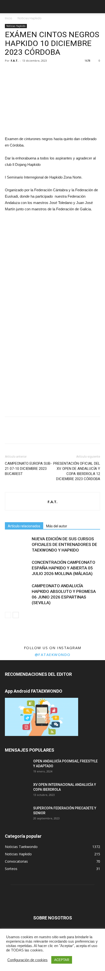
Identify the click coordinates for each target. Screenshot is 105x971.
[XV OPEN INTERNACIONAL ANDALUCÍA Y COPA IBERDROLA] (17, 790)
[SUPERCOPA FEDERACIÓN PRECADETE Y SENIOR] (17, 814)
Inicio (8, 18)
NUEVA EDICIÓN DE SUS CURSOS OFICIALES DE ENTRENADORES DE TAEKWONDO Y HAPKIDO (64, 544)
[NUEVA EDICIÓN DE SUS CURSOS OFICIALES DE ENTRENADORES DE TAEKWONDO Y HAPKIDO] (17, 544)
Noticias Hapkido (30, 18)
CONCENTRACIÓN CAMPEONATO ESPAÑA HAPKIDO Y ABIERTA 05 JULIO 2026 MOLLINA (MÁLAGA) (63, 568)
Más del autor (56, 526)
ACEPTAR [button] (61, 960)
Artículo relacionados (24, 526)
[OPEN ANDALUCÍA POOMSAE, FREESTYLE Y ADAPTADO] (17, 767)
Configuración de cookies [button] (27, 960)
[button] (98, 6)
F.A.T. (14, 60)
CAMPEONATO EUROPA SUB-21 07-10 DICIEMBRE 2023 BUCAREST (28, 468)
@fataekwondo (53, 654)
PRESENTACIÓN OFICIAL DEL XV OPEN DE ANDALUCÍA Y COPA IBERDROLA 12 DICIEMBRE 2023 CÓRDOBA (76, 471)
